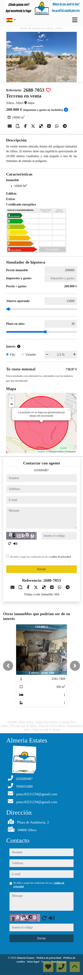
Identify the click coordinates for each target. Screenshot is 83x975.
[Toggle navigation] (75, 20)
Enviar (41, 569)
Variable (30, 354)
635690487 (41, 470)
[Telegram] (65, 126)
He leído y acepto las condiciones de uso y (40, 557)
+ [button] (11, 398)
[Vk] (49, 126)
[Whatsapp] (57, 126)
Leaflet (40, 451)
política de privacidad (60, 557)
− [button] (11, 404)
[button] (8, 666)
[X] (33, 126)
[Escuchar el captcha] (15, 544)
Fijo (12, 354)
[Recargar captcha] (9, 544)
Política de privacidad (49, 957)
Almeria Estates (26, 957)
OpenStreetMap (56, 451)
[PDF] (18, 126)
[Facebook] (26, 126)
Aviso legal (33, 961)
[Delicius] (41, 126)
